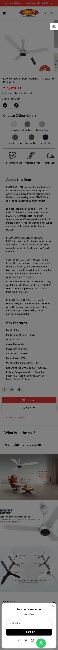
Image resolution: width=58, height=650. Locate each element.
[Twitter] (25, 640)
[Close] (53, 606)
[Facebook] (18, 640)
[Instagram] (32, 640)
